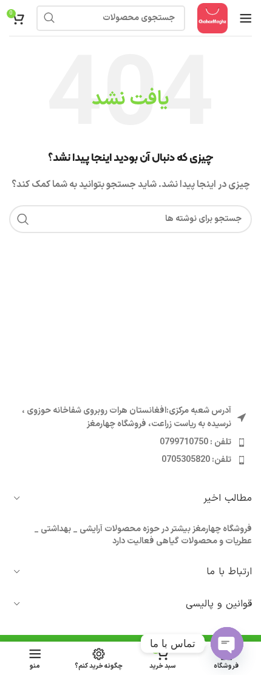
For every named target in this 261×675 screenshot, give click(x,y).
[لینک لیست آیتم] (130, 442)
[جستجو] (49, 18)
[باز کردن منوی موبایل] (246, 18)
